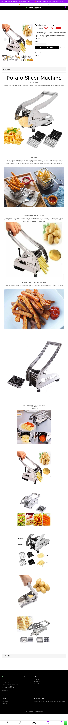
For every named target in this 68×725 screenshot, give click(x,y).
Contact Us (36, 679)
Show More (37, 38)
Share (50, 52)
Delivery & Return (41, 52)
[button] (29, 39)
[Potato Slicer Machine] (65, 21)
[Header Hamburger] (2, 7)
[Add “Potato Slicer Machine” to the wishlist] (60, 47)
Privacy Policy (37, 681)
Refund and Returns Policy (39, 685)
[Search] (63, 7)
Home (3, 21)
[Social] (3, 694)
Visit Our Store (5, 701)
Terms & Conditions (38, 683)
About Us (4, 705)
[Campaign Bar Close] (65, 1)
